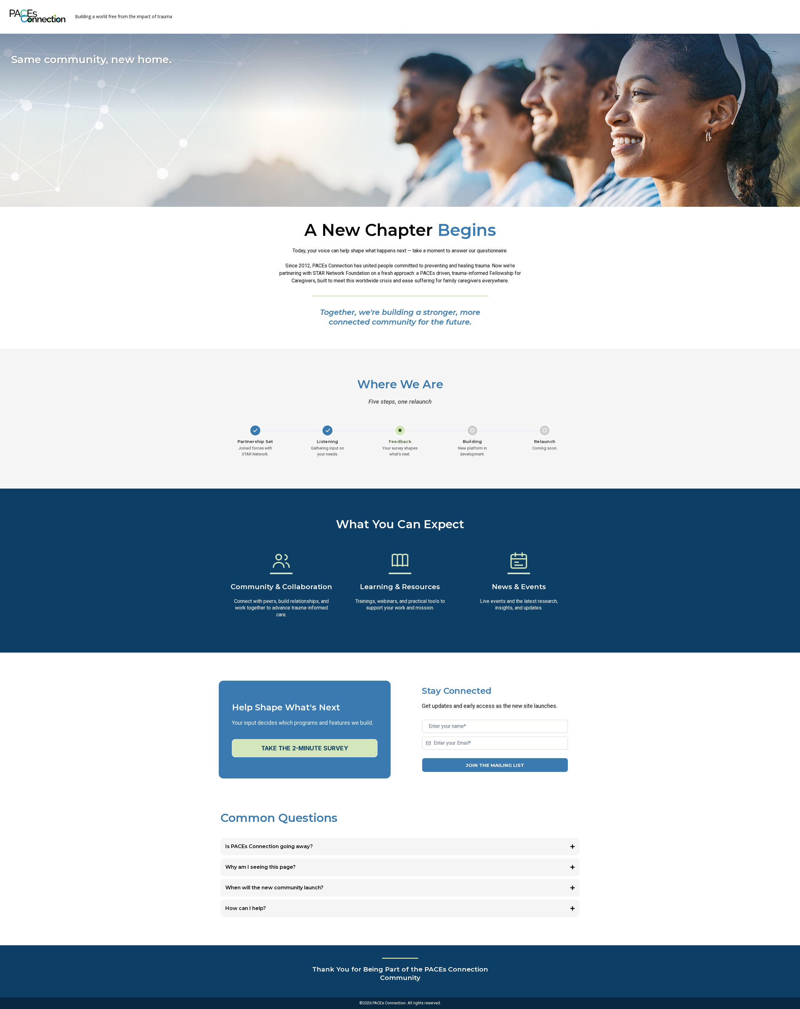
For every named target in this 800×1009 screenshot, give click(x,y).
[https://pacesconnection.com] (37, 15)
